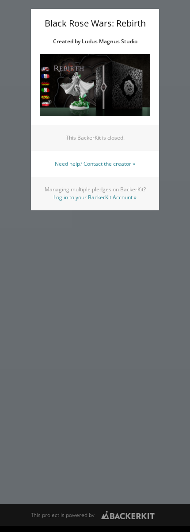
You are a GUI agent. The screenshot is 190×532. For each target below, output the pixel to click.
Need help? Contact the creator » (95, 163)
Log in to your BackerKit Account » (95, 197)
